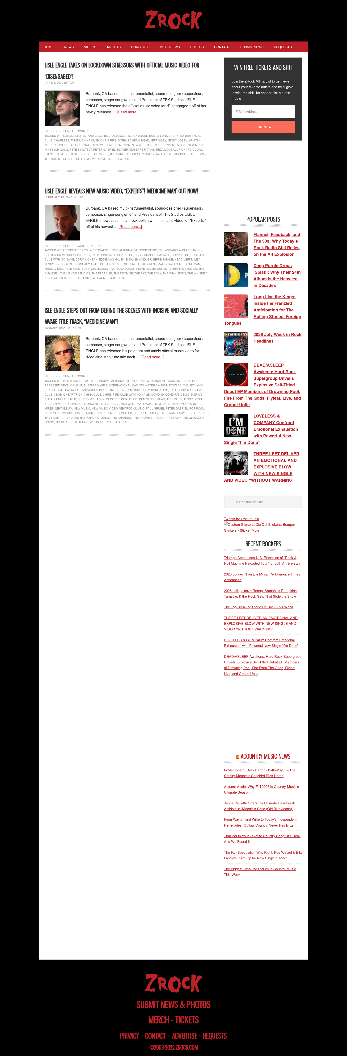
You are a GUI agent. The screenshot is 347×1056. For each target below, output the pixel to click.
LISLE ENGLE (82, 145)
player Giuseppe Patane (136, 149)
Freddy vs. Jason (91, 399)
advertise (184, 1035)
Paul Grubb (155, 408)
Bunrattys (188, 135)
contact (155, 1035)
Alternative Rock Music (138, 250)
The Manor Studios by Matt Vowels (137, 154)
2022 (68, 135)
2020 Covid (73, 381)
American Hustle (189, 381)
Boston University (163, 135)
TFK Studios (77, 154)
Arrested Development (63, 385)
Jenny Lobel (177, 140)
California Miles (105, 255)
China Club (90, 140)
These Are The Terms (74, 159)
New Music (196, 145)
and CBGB (95, 135)
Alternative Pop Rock (128, 381)
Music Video (54, 268)
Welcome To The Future (111, 159)
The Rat (50, 159)
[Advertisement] (259, 177)
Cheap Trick (72, 394)
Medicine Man (119, 145)
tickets (187, 1020)
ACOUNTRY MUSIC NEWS (265, 756)
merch (158, 1020)
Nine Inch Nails (56, 149)
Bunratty (82, 255)
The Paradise (176, 154)
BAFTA (69, 390)
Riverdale (75, 413)
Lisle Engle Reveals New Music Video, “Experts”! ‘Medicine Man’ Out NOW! (121, 191)
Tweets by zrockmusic (241, 518)
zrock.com (187, 1047)
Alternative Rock (104, 250)
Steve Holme (146, 268)
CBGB (139, 255)
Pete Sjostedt (81, 149)
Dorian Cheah (129, 140)
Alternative (100, 381)
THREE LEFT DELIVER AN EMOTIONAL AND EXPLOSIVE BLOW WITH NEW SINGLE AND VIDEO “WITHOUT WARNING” (261, 623)
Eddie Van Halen (111, 259)
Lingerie (113, 264)
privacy (129, 1035)
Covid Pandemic (177, 394)
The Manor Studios (75, 273)
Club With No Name (59, 259)
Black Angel (138, 135)
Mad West (100, 145)
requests (215, 1035)
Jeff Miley (158, 140)
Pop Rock (196, 408)
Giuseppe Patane (160, 259)
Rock (89, 413)
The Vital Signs (174, 273)
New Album (140, 145)
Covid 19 (157, 394)
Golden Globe (144, 399)
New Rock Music (131, 408)
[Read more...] (128, 112)
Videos (96, 246)
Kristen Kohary (77, 264)
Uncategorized (77, 131)
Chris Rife (108, 140)
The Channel (98, 154)
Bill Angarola (115, 135)
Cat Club (126, 255)
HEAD (145, 140)
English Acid (136, 259)
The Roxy (154, 273)
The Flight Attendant (61, 417)
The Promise (197, 154)
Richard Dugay (190, 149)
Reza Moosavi (166, 149)
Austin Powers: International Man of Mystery (120, 385)
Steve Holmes (56, 154)
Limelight (64, 145)
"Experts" (72, 250)
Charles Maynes (67, 140)
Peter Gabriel (104, 149)
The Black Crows (172, 413)
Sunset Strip (167, 268)
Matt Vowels (168, 264)
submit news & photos (174, 1004)
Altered (79, 135)
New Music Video (105, 408)
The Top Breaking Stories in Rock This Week (258, 606)
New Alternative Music (168, 145)
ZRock (173, 20)
